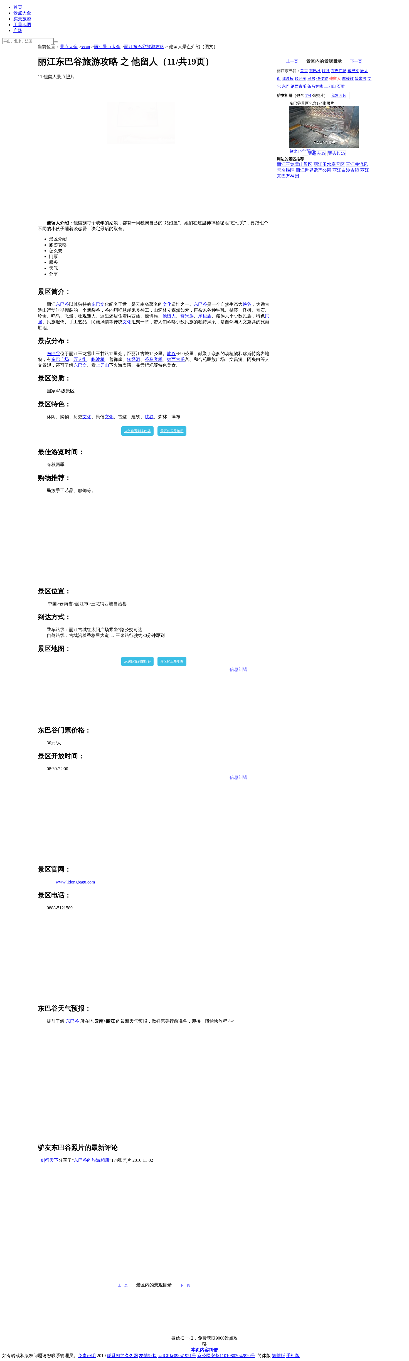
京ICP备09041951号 (177, 1355)
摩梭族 (204, 316)
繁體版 (278, 1355)
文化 (166, 304)
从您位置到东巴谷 (137, 431)
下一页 (185, 1285)
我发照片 (338, 95)
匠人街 (80, 359)
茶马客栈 (153, 359)
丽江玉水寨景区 (329, 164)
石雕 (341, 86)
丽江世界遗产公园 (313, 170)
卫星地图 (22, 24)
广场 (17, 30)
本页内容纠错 (204, 1349)
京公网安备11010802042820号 (226, 1355)
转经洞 (133, 359)
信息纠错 (238, 669)
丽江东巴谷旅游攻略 (144, 46)
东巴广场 (60, 359)
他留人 (169, 316)
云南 (85, 46)
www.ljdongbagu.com (75, 882)
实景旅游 (22, 18)
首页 (17, 7)
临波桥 (98, 359)
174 (308, 95)
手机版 (293, 1355)
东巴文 (98, 304)
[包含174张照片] (324, 127)
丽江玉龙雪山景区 (294, 164)
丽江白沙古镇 (345, 170)
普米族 (187, 316)
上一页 (123, 1285)
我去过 (337, 153)
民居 (311, 79)
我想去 (317, 153)
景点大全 (22, 13)
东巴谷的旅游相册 (91, 1160)
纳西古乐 (176, 359)
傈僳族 (322, 79)
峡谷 (247, 304)
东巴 (286, 86)
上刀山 (102, 365)
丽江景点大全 (107, 46)
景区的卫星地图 (172, 431)
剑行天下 (49, 1160)
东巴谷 (62, 304)
